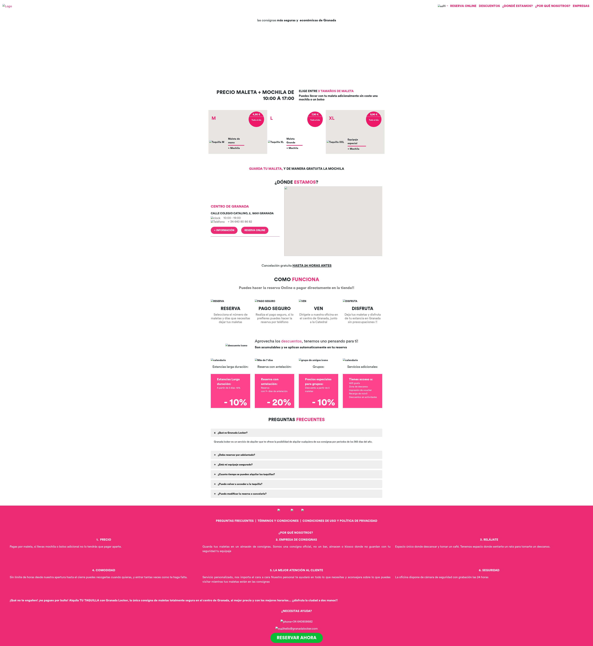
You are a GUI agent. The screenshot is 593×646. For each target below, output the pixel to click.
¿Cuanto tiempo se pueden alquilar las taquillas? (246, 474)
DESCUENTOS (489, 6)
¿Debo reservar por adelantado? (236, 455)
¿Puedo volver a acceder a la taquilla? (239, 484)
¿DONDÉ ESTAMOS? (517, 6)
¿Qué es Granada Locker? (232, 433)
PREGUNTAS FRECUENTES (235, 520)
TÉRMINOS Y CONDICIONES (278, 520)
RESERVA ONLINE (463, 6)
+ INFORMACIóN (224, 230)
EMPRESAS (581, 6)
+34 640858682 (302, 621)
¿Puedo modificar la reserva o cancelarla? (242, 494)
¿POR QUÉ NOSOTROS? (552, 6)
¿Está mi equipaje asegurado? (235, 464)
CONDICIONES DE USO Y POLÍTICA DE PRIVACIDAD (340, 520)
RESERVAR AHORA (296, 638)
